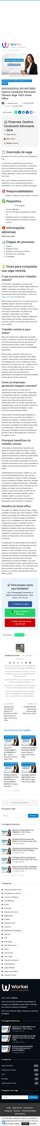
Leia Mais (33, 1124)
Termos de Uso (20, 1114)
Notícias (7, 934)
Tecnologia (8, 956)
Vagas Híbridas (9, 968)
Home (9, 1108)
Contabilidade (9, 901)
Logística (7, 927)
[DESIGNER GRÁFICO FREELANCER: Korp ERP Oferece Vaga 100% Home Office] (28, 767)
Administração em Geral (12, 890)
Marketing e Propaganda (12, 930)
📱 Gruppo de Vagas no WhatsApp (20, 613)
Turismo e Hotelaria (11, 960)
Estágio (7, 919)
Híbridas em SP (9, 923)
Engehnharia (8, 916)
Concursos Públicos (11, 897)
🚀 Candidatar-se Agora (20, 604)
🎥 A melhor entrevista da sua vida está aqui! (20, 623)
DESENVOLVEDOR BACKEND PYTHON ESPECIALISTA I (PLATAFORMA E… (22, 1048)
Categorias (8, 1111)
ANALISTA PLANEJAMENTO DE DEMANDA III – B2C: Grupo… (23, 1028)
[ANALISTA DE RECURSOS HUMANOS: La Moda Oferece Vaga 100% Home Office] (6, 869)
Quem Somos (17, 1108)
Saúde (6, 949)
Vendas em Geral (10, 975)
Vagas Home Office (8, 81)
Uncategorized (9, 964)
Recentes (17, 1111)
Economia (7, 908)
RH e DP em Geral (10, 945)
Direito (4, 83)
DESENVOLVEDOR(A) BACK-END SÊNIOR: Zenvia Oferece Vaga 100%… (24, 1038)
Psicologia (8, 942)
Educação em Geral (11, 912)
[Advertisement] (20, 21)
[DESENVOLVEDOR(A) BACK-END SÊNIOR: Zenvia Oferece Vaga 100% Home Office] (28, 740)
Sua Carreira (8, 953)
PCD (5, 938)
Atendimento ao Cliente (24, 81)
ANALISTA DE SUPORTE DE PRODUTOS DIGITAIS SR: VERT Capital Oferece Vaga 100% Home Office (11, 713)
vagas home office (8, 297)
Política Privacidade (29, 1111)
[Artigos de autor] (20, 648)
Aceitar (25, 1124)
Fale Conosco (28, 1108)
